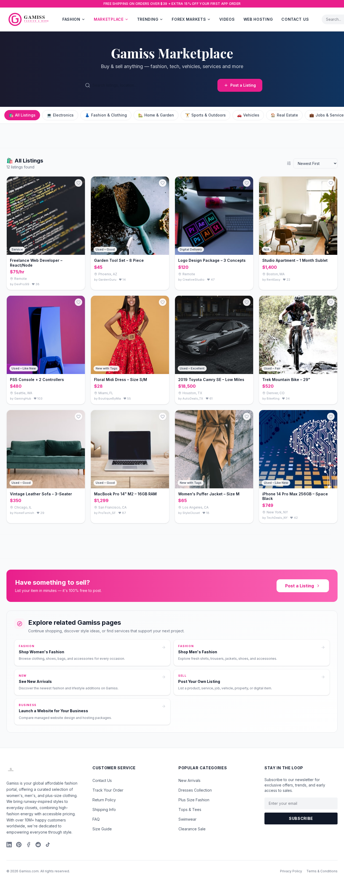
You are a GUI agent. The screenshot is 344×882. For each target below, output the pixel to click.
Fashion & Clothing (106, 115)
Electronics (60, 115)
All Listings (22, 115)
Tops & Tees (189, 809)
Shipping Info (104, 809)
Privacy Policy (291, 871)
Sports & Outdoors (205, 115)
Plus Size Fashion (193, 800)
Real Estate (284, 115)
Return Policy (104, 800)
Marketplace (109, 19)
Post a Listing (243, 85)
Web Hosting (258, 19)
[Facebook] (28, 844)
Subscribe (301, 818)
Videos (227, 19)
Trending (148, 19)
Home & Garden (156, 115)
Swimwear (187, 819)
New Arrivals (189, 780)
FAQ (96, 819)
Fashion (71, 19)
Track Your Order (107, 790)
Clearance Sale (192, 829)
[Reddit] (38, 844)
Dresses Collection (195, 790)
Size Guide (102, 829)
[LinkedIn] (9, 844)
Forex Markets (189, 19)
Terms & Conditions (322, 871)
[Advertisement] (161, 136)
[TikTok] (48, 844)
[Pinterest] (19, 844)
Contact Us (295, 19)
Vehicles (248, 115)
